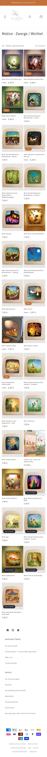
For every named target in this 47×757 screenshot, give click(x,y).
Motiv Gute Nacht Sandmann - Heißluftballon (34, 271)
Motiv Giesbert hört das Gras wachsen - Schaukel (33, 383)
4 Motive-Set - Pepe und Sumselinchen (32, 461)
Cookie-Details (11, 663)
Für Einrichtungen (12, 679)
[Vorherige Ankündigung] (4, 3)
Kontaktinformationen (19, 751)
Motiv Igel (5, 537)
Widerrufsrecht (33, 744)
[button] (5, 17)
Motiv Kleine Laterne (31, 346)
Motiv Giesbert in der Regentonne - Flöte (9, 422)
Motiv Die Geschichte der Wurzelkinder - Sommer (32, 194)
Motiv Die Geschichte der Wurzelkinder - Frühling (10, 271)
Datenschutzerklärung (18, 748)
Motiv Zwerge (6, 234)
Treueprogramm (11, 702)
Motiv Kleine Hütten (9, 116)
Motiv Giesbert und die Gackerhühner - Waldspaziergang (10, 195)
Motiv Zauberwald (8, 575)
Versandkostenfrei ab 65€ (15, 690)
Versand (35, 748)
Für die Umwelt (11, 646)
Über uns (8, 657)
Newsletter (9, 696)
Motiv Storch (28, 309)
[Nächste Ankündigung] (42, 3)
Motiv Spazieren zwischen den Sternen (34, 155)
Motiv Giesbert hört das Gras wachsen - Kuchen (33, 538)
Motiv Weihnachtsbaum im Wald (33, 499)
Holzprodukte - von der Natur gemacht (21, 651)
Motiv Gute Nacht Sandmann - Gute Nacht (12, 613)
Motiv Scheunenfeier (9, 460)
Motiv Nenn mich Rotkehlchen (34, 234)
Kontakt (8, 685)
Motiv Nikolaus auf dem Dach (33, 79)
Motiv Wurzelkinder (8, 309)
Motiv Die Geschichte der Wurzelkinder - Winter (10, 155)
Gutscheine (9, 708)
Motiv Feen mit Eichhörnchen (12, 79)
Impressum (33, 751)
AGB (29, 748)
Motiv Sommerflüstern (9, 498)
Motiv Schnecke (29, 421)
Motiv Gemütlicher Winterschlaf (8, 383)
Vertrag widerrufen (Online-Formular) (20, 713)
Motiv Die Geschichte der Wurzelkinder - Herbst (32, 117)
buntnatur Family (20, 744)
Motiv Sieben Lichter (9, 346)
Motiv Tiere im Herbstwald (33, 575)
